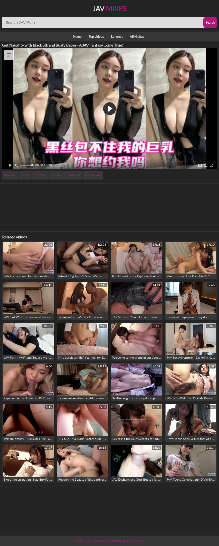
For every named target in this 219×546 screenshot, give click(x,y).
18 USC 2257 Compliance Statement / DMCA (103, 540)
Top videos (96, 36)
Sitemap (139, 540)
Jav (109, 8)
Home (77, 36)
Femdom (56, 175)
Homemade (93, 175)
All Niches (137, 36)
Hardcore (74, 175)
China (25, 175)
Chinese (40, 175)
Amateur (10, 175)
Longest (117, 36)
